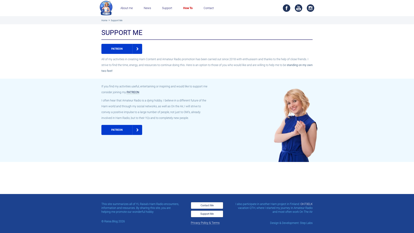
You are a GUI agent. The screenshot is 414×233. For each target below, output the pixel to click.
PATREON (133, 92)
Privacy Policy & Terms (205, 222)
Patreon (117, 48)
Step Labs (306, 223)
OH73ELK (306, 204)
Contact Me (207, 205)
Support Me (207, 213)
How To (188, 8)
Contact (209, 8)
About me (126, 8)
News (147, 8)
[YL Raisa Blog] (106, 8)
